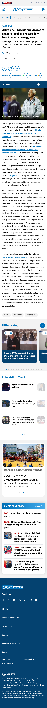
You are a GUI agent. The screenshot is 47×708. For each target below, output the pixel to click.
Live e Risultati (8, 617)
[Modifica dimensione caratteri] (17, 68)
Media (5, 609)
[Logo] (23, 10)
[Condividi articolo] (4, 68)
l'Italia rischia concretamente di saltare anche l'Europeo (21, 133)
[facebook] (3, 600)
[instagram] (9, 600)
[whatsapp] (14, 600)
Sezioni (5, 626)
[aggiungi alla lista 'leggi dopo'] (11, 68)
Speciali (5, 635)
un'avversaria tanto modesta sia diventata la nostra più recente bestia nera (22, 149)
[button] (23, 10)
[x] (20, 600)
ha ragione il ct (14, 175)
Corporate (6, 659)
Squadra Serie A (9, 643)
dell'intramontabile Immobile (15, 257)
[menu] (4, 9)
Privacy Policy (7, 663)
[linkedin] (25, 600)
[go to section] (42, 325)
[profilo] (43, 9)
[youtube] (36, 600)
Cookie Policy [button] (29, 659)
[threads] (31, 600)
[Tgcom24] (7, 3)
